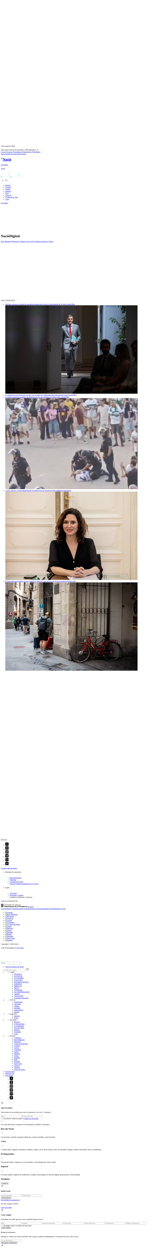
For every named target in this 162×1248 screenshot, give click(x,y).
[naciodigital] (6, 909)
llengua (16, 1012)
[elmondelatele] (55, 909)
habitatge (17, 1008)
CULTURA (18, 980)
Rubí (16, 1060)
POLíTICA (18, 974)
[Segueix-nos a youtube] (7, 861)
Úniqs (16, 1018)
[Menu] (4, 182)
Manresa (17, 1054)
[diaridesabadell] (17, 909)
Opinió (7, 189)
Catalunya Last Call (26, 241)
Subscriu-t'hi (9, 1074)
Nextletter (17, 1032)
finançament (18, 1002)
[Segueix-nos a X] (7, 849)
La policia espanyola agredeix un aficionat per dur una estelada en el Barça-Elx (33, 397)
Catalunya (17, 1038)
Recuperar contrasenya (9, 1243)
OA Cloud (19, 948)
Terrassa (17, 1068)
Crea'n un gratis (6, 1207)
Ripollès (17, 1058)
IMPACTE (18, 986)
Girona (16, 1048)
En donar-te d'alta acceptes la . (21, 1118)
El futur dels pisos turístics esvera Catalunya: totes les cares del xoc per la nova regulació (36, 581)
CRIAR (17, 994)
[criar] (63, 909)
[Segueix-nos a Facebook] (7, 845)
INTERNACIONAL (21, 982)
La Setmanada (19, 1026)
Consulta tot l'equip (16, 882)
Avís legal (13, 893)
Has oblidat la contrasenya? (10, 1200)
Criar (7, 199)
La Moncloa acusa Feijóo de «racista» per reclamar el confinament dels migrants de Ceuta (36, 395)
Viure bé (8, 195)
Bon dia (17, 1022)
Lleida (16, 1052)
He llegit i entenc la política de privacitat (17, 1226)
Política (7, 185)
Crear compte (6, 1228)
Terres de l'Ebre (19, 1070)
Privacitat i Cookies (16, 895)
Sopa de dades (19, 1028)
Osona (16, 1056)
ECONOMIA (19, 978)
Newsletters (17, 152)
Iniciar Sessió (10, 1072)
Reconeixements (15, 878)
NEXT (16, 988)
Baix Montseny (6, 241)
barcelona (17, 1004)
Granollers (17, 1050)
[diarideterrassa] (30, 909)
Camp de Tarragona (21, 1044)
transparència (18, 1010)
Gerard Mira (70, 304)
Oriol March (67, 490)
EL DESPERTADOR (21, 992)
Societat (8, 187)
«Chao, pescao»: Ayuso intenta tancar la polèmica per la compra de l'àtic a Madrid (34, 490)
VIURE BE (18, 990)
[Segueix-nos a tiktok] (7, 864)
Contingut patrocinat (40, 241)
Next (7, 193)
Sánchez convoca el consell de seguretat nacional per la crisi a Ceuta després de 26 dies (35, 304)
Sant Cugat (18, 1064)
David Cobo (71, 581)
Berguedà (15, 241)
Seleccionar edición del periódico (12, 150)
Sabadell (17, 1062)
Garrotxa (17, 1046)
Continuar (5, 1183)
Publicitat (13, 880)
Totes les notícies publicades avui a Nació (24, 884)
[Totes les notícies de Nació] (6, 159)
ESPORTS (18, 984)
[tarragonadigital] (42, 909)
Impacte (8, 191)
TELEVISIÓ (18, 996)
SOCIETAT (18, 976)
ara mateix (4, 203)
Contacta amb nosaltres (9, 868)
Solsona (17, 1066)
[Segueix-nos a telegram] (7, 857)
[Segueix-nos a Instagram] (7, 853)
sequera (16, 1006)
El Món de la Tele (11, 197)
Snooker (17, 1016)
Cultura (50, 241)
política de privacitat (31, 1118)
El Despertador (19, 1024)
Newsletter (9, 1076)
